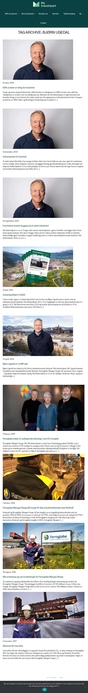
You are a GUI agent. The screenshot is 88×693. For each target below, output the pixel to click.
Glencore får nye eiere (13, 646)
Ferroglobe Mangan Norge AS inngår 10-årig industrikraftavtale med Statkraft (38, 507)
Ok (45, 689)
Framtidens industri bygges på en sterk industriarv (26, 225)
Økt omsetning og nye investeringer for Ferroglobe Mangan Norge (33, 576)
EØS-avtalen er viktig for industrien (19, 87)
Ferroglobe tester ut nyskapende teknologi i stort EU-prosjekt (31, 438)
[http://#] (80, 13)
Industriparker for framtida (15, 156)
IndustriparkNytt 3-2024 (14, 294)
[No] (85, 687)
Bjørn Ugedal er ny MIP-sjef (15, 364)
